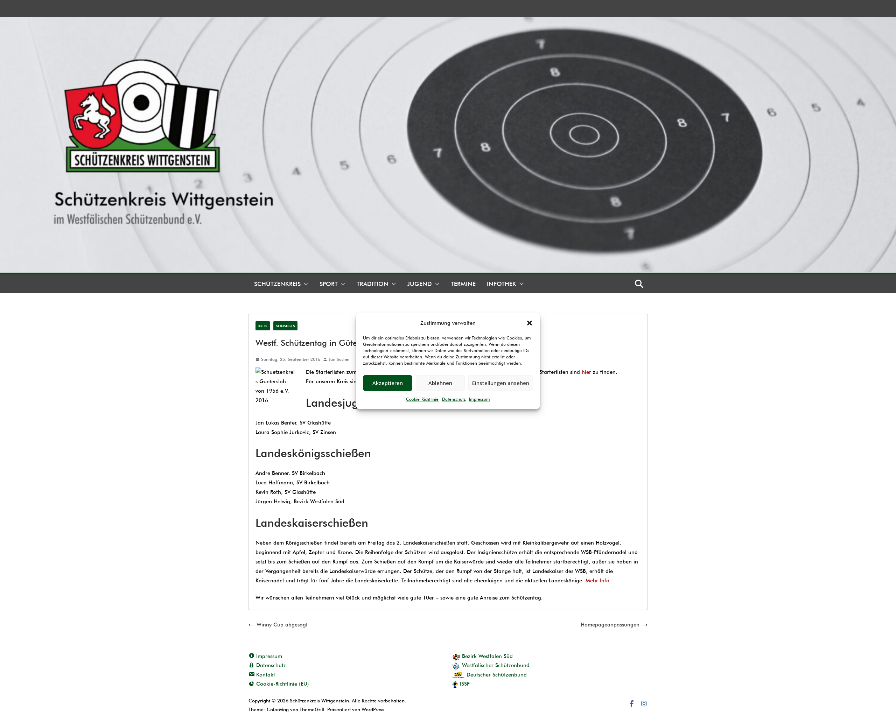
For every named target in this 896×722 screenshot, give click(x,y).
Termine (463, 283)
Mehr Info (597, 580)
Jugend (419, 283)
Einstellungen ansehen (500, 382)
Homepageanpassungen (610, 625)
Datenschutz (453, 399)
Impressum (479, 399)
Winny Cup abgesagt (282, 625)
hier (587, 372)
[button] (529, 323)
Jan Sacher (339, 359)
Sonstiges (285, 326)
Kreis (262, 326)
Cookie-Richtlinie (422, 399)
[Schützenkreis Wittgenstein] (448, 21)
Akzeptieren (387, 382)
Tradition (372, 283)
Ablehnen (440, 382)
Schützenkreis (277, 283)
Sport (329, 283)
